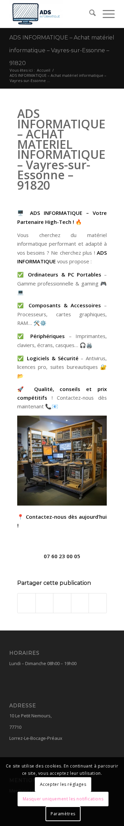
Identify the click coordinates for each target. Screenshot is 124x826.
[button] (62, 556)
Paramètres (63, 814)
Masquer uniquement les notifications (63, 799)
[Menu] (105, 14)
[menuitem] (89, 14)
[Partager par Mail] (97, 603)
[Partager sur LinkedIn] (80, 603)
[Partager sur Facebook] (26, 603)
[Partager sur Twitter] (44, 603)
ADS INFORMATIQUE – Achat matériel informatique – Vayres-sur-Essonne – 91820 (61, 50)
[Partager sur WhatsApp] (62, 603)
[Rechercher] (89, 14)
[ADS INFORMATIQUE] (51, 14)
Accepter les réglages (63, 784)
